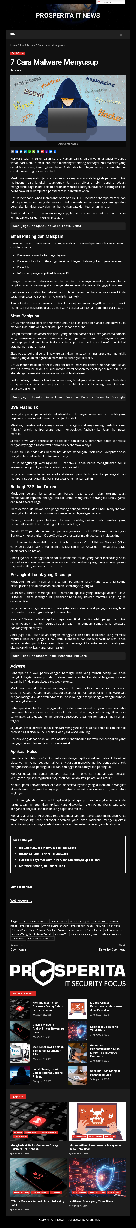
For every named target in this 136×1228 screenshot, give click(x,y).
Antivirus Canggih (79, 921)
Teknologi (110, 1137)
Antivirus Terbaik (43, 934)
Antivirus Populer (46, 930)
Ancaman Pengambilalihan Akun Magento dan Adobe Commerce (77, 1053)
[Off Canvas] (12, 34)
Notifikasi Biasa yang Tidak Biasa (77, 1031)
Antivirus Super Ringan (89, 930)
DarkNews (74, 1220)
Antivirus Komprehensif (55, 925)
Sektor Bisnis (31, 1132)
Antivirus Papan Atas (23, 930)
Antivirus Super (66, 930)
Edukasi (18, 1132)
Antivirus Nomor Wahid (108, 925)
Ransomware (79, 1137)
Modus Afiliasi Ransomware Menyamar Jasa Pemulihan (77, 1009)
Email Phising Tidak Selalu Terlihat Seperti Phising (20, 1075)
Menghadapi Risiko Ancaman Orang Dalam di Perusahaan (20, 1009)
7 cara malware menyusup (34, 921)
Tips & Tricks (18, 53)
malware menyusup (111, 934)
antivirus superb (113, 930)
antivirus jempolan (30, 925)
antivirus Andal (59, 921)
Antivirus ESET (99, 921)
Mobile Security (21, 1192)
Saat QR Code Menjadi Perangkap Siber (77, 1075)
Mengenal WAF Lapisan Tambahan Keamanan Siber (20, 1053)
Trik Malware (18, 938)
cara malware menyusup (84, 934)
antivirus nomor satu (82, 925)
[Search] (121, 34)
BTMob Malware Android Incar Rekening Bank (20, 1031)
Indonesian (106, 2)
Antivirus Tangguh (21, 934)
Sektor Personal (48, 1132)
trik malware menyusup (40, 938)
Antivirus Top (62, 934)
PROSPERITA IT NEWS (68, 15)
